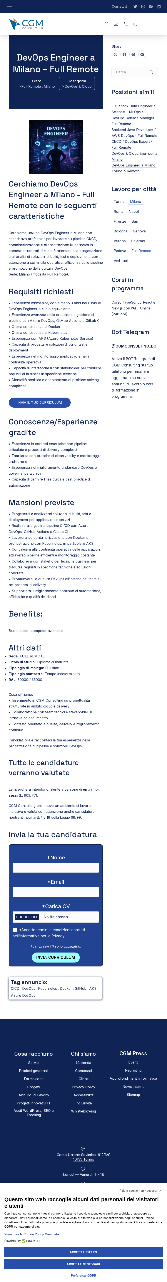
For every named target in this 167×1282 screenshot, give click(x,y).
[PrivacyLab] (30, 1240)
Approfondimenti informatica (133, 1078)
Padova (120, 251)
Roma (118, 211)
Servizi (33, 1062)
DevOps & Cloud (78, 86)
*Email (55, 882)
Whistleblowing (83, 1111)
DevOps (29, 988)
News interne (133, 1086)
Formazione (33, 1079)
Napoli (134, 211)
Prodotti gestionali (33, 1071)
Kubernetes (48, 988)
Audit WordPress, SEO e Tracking (33, 1112)
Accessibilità (83, 1095)
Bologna (120, 231)
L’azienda (83, 1062)
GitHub (81, 988)
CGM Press (133, 1053)
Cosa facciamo (33, 1053)
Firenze (120, 221)
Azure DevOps (23, 995)
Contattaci (83, 1071)
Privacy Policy (83, 1087)
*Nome (56, 857)
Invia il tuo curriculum (40, 402)
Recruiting (133, 1070)
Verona (120, 241)
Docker (66, 988)
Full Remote (31, 86)
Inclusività (83, 1103)
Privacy (58, 936)
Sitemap (133, 1094)
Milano (49, 86)
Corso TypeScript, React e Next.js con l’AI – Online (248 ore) (133, 308)
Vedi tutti (121, 261)
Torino (119, 201)
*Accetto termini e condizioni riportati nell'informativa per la (49, 933)
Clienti (84, 1079)
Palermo (138, 241)
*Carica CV (56, 906)
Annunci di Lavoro (33, 1095)
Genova (139, 231)
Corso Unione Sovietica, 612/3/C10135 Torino (83, 1157)
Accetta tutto (83, 1252)
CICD (15, 988)
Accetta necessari (83, 1264)
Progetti (33, 1087)
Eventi (133, 1062)
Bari (135, 221)
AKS (93, 988)
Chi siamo (83, 1053)
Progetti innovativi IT (34, 1103)
